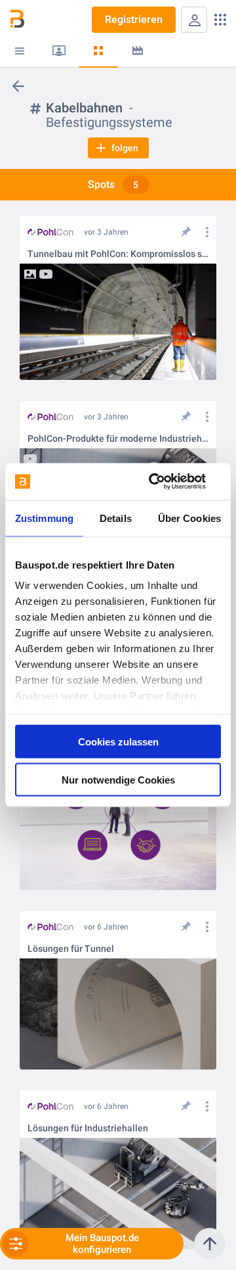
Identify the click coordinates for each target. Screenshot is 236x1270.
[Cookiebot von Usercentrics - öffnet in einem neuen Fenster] (166, 481)
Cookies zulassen (118, 741)
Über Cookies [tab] (189, 517)
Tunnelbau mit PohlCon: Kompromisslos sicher (118, 254)
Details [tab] (116, 517)
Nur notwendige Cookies (118, 780)
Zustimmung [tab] (44, 517)
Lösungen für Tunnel (71, 949)
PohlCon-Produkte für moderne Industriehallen (118, 439)
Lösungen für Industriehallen (88, 1128)
